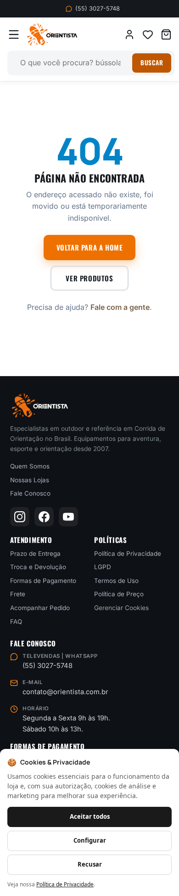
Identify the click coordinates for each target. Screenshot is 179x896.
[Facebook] (44, 516)
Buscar (151, 62)
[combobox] (74, 62)
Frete (17, 594)
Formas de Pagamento (43, 580)
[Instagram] (19, 516)
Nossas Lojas (29, 479)
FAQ (16, 621)
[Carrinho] (166, 34)
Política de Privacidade (127, 553)
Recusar (90, 864)
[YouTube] (68, 516)
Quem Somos (30, 466)
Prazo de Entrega (35, 553)
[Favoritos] (147, 34)
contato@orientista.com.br (65, 692)
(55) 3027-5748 (97, 8)
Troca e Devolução (38, 567)
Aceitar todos (90, 816)
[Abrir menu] (13, 34)
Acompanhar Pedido (40, 607)
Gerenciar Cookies (121, 607)
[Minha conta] (129, 34)
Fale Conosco (30, 493)
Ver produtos (89, 278)
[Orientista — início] (52, 34)
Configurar (89, 840)
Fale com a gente (120, 307)
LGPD (102, 567)
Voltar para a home (89, 247)
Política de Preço (119, 594)
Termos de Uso (116, 580)
